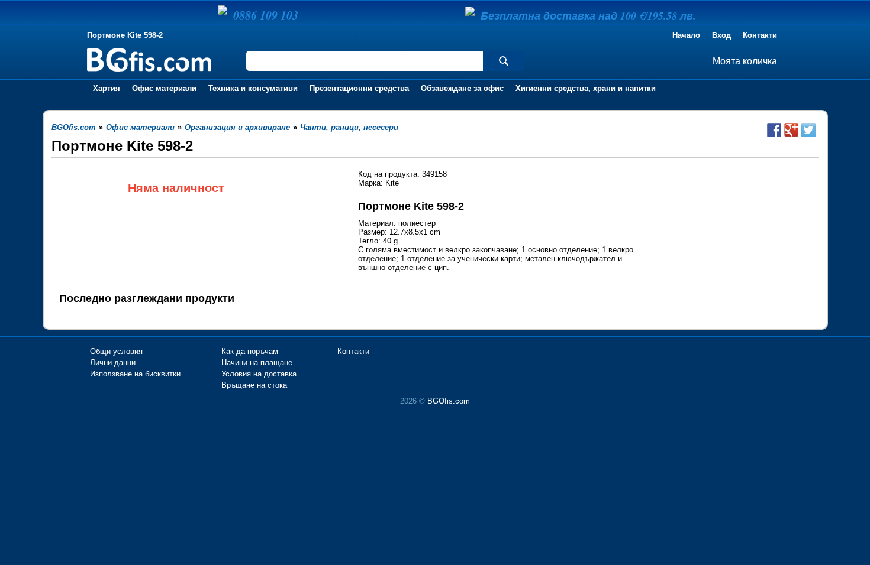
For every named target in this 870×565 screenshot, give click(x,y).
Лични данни (113, 362)
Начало (686, 35)
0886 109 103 (265, 15)
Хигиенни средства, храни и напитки (585, 88)
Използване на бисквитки (135, 373)
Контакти (760, 35)
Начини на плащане (256, 362)
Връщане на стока (254, 385)
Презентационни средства (359, 88)
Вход (721, 35)
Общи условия (116, 351)
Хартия (106, 88)
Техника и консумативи (253, 88)
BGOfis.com (448, 401)
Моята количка (745, 61)
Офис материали (164, 88)
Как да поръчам (249, 351)
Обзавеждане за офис (462, 88)
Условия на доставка (259, 373)
